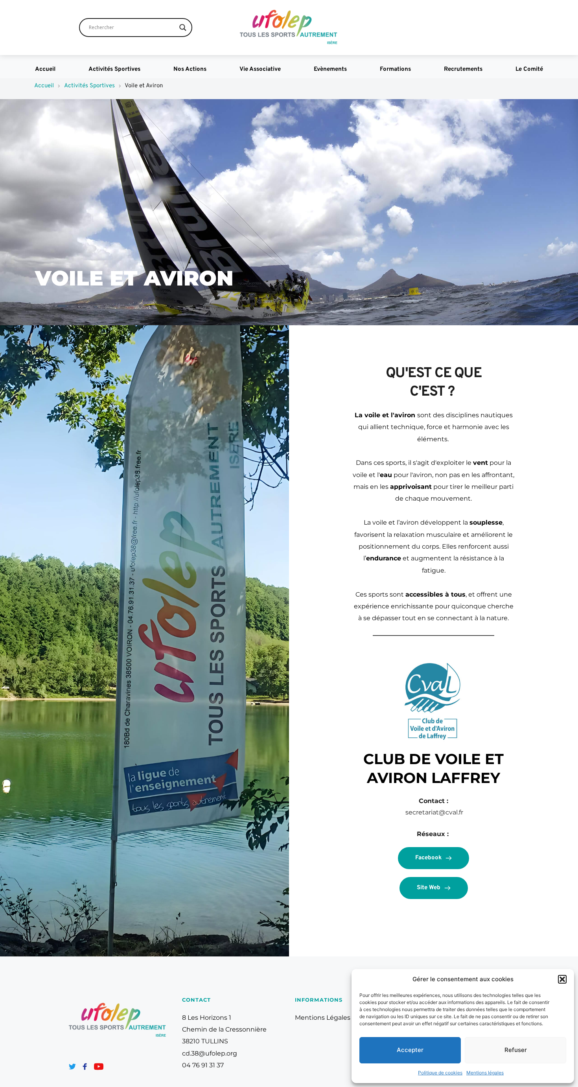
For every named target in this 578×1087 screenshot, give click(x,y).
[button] (562, 979)
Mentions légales (485, 1073)
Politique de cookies (440, 1073)
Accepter (410, 1050)
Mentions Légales (322, 1017)
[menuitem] (45, 69)
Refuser (515, 1050)
